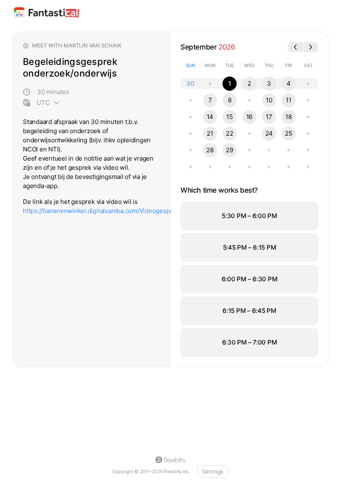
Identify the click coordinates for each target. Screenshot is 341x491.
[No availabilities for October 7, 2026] (249, 167)
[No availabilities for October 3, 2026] (308, 150)
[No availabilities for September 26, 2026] (308, 133)
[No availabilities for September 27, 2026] (190, 150)
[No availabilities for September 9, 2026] (249, 100)
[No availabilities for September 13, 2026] (190, 117)
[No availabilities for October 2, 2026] (289, 150)
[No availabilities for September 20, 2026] (190, 133)
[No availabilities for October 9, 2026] (289, 167)
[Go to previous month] (295, 47)
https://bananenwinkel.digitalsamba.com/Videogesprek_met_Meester (121, 211)
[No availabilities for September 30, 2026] (249, 150)
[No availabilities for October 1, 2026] (269, 150)
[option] (249, 216)
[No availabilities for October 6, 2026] (229, 167)
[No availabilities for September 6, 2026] (190, 100)
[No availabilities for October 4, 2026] (190, 167)
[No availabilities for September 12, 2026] (308, 100)
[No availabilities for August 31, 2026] (210, 84)
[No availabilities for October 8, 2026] (269, 167)
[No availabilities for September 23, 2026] (249, 133)
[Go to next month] (310, 47)
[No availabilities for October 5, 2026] (210, 167)
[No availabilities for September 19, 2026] (308, 117)
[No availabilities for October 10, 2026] (308, 167)
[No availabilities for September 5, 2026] (308, 84)
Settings (212, 471)
